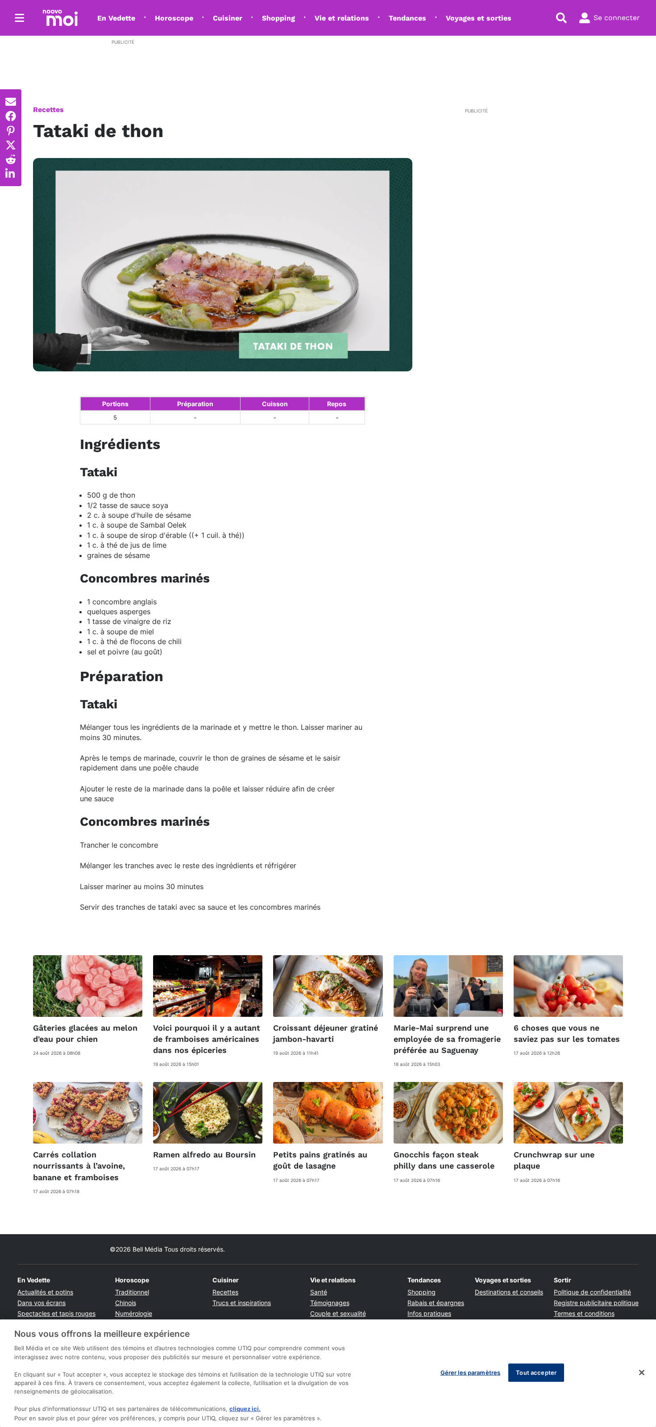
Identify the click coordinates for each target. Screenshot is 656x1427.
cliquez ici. (245, 1409)
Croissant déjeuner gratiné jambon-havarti (325, 1033)
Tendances (407, 18)
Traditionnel (132, 1292)
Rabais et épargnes (435, 1302)
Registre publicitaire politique (596, 1302)
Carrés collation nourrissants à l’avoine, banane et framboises (79, 1166)
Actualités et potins (45, 1292)
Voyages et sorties (478, 18)
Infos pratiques (429, 1313)
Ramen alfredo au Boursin (204, 1154)
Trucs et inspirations (241, 1302)
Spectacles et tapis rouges (56, 1313)
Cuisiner (227, 18)
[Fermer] (642, 1372)
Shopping (278, 18)
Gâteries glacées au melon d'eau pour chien (85, 1033)
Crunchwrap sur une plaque (554, 1160)
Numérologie (133, 1313)
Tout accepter (536, 1372)
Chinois (125, 1302)
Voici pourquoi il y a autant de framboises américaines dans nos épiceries (206, 1039)
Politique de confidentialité (592, 1292)
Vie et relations (342, 18)
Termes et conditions (584, 1313)
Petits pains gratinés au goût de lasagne (320, 1160)
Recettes (48, 109)
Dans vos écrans (41, 1302)
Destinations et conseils (509, 1292)
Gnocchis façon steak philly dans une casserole (444, 1160)
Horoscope (174, 18)
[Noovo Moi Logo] (60, 18)
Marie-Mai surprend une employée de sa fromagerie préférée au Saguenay (447, 1039)
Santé (318, 1292)
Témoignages (329, 1302)
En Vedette (116, 18)
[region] (328, 1373)
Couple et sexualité (338, 1313)
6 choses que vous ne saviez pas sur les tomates (567, 1033)
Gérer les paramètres (470, 1372)
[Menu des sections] (20, 18)
